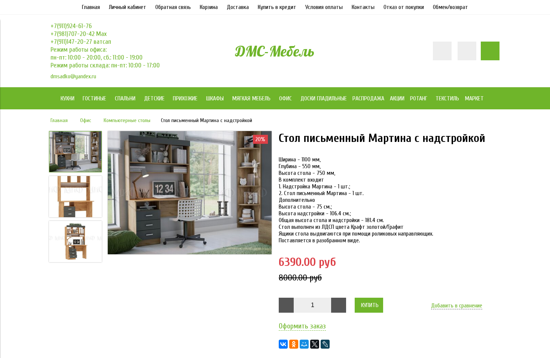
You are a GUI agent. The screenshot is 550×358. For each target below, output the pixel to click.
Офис (85, 120)
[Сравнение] (467, 51)
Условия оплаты (324, 7)
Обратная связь (173, 7)
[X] (314, 344)
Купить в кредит (277, 7)
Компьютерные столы (127, 120)
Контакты (363, 7)
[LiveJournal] (325, 344)
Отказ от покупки (404, 7)
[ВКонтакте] (283, 344)
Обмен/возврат (450, 7)
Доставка (238, 7)
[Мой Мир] (304, 344)
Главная (91, 7)
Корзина (209, 7)
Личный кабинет (127, 7)
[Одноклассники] (293, 344)
